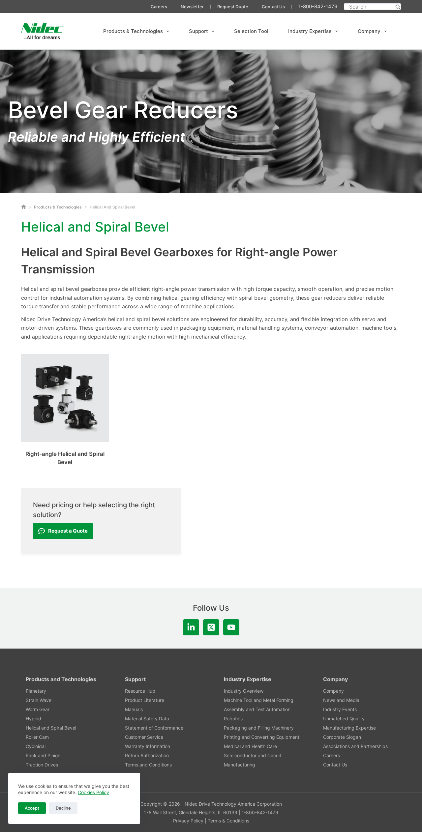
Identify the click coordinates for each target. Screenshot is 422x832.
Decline (63, 808)
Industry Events (340, 709)
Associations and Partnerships (355, 746)
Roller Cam (37, 737)
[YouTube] (231, 627)
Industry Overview (243, 691)
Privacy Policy (188, 820)
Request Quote (232, 6)
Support (198, 31)
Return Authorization (147, 755)
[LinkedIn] (191, 627)
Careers (159, 6)
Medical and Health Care (250, 746)
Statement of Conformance (154, 728)
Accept (32, 808)
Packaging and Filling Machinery (259, 728)
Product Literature (144, 700)
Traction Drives (42, 764)
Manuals (134, 709)
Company (369, 31)
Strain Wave (38, 700)
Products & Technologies (133, 31)
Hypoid (33, 718)
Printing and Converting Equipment (261, 737)
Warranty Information (147, 746)
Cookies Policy (93, 792)
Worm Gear (37, 709)
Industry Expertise (310, 31)
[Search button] (398, 7)
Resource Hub (140, 691)
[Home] (23, 207)
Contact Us (273, 6)
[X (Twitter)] (211, 627)
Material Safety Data (147, 718)
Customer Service (144, 737)
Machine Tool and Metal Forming (258, 700)
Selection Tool (251, 31)
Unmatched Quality (344, 718)
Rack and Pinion (43, 755)
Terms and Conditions (148, 764)
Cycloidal (35, 746)
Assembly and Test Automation (257, 709)
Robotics (233, 718)
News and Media (341, 700)
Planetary (36, 691)
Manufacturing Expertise (349, 728)
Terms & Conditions (228, 820)
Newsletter (192, 6)
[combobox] (369, 6)
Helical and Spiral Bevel (51, 728)
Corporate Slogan (342, 737)
